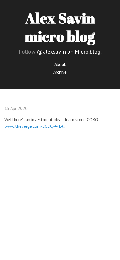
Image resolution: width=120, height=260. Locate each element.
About (60, 64)
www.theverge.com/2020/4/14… (35, 126)
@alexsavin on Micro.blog (68, 51)
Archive (60, 72)
